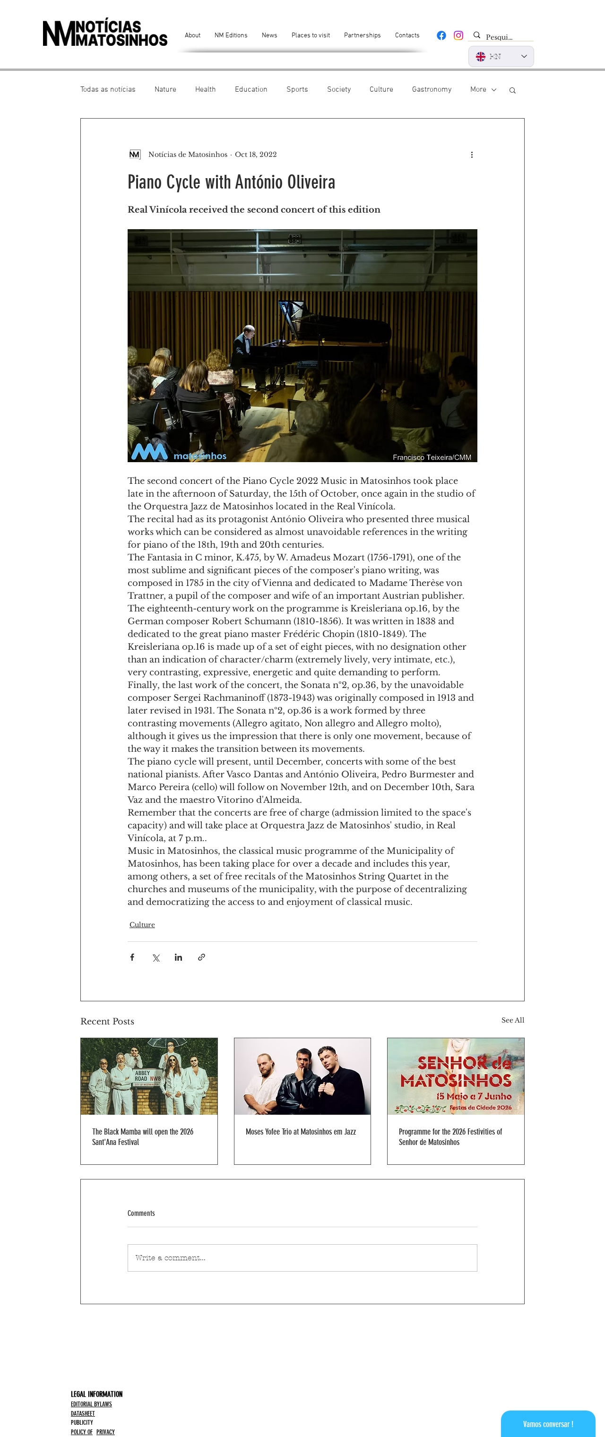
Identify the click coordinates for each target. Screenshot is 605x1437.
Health (205, 90)
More (478, 90)
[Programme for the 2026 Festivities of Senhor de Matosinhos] (456, 1076)
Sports (297, 90)
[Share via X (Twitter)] (155, 957)
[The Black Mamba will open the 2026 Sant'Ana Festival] (149, 1076)
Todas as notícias (108, 90)
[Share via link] (201, 957)
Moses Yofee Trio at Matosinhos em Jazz (301, 1132)
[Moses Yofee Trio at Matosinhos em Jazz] (302, 1076)
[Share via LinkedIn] (178, 957)
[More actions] (471, 154)
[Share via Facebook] (132, 957)
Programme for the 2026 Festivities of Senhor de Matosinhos (450, 1137)
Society (339, 90)
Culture (381, 90)
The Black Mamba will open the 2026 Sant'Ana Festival (142, 1137)
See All (513, 1020)
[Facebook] (441, 35)
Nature (165, 90)
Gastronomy (431, 90)
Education (251, 90)
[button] (512, 90)
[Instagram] (458, 35)
